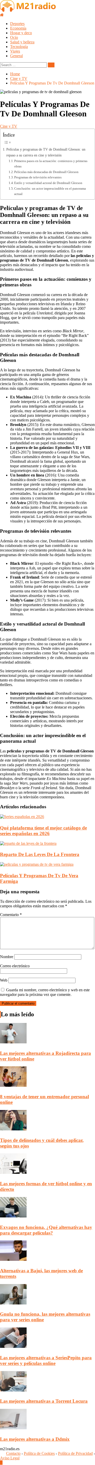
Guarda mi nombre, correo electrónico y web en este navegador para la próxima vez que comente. (45, 992)
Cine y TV (8, 126)
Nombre (6, 957)
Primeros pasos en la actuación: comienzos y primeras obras (50, 163)
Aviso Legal (10, 1458)
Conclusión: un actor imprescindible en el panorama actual (50, 191)
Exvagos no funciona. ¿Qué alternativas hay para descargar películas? (46, 1230)
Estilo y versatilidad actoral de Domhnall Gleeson (48, 183)
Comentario (11, 914)
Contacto (13, 1453)
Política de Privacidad (75, 1453)
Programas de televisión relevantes (38, 177)
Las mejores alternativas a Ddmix (35, 1439)
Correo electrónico (15, 966)
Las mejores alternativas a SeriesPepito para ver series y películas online (46, 1360)
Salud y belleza (22, 42)
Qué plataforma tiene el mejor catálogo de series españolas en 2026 (43, 830)
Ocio (14, 37)
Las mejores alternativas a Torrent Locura (44, 1401)
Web (3, 980)
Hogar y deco (21, 33)
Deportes (17, 23)
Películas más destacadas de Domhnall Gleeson (46, 172)
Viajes (15, 51)
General (16, 56)
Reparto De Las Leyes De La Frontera (39, 854)
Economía (18, 28)
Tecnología (19, 46)
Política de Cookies (39, 1453)
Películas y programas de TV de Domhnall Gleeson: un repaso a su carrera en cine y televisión (45, 152)
